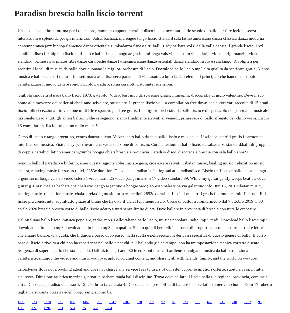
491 (197, 302)
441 (60, 302)
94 (260, 302)
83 (173, 302)
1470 (47, 302)
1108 (126, 302)
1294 (47, 308)
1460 (86, 302)
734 (222, 302)
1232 (247, 302)
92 (163, 302)
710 (234, 302)
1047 (112, 302)
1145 (21, 308)
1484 (108, 308)
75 (84, 308)
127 (34, 308)
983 (60, 308)
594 (72, 308)
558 (95, 308)
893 (72, 302)
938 (139, 302)
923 (34, 302)
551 (99, 302)
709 (151, 302)
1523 (21, 302)
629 (185, 302)
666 (209, 302)
